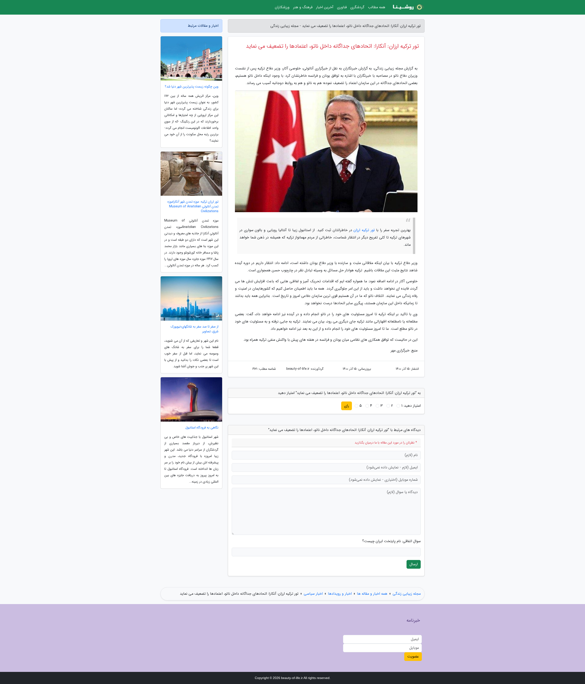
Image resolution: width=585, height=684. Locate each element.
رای (346, 406)
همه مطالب (376, 7)
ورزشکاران (282, 7)
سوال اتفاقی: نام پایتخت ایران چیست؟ (391, 541)
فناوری (342, 7)
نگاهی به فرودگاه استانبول (201, 427)
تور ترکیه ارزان (364, 230)
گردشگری (357, 7)
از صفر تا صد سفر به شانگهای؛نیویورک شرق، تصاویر (194, 329)
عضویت (413, 656)
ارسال (414, 564)
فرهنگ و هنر (302, 7)
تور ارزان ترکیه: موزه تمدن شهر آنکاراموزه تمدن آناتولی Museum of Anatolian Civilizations (193, 206)
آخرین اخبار (324, 7)
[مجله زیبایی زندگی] (408, 7)
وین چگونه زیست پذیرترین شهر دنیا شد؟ (191, 86)
